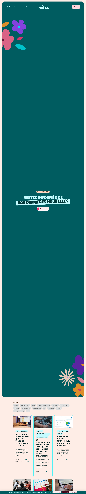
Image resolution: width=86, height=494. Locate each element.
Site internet (51, 408)
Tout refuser (65, 492)
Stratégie (58, 408)
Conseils (16, 405)
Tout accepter (56, 492)
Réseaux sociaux (37, 408)
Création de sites (25, 405)
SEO (44, 408)
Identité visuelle (64, 405)
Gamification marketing (44, 405)
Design (33, 405)
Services (9, 6)
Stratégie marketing (19, 411)
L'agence (16, 6)
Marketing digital (26, 408)
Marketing (16, 408)
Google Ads (55, 405)
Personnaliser (73, 492)
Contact (76, 6)
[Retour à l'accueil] (43, 7)
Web (28, 411)
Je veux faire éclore (26, 6)
